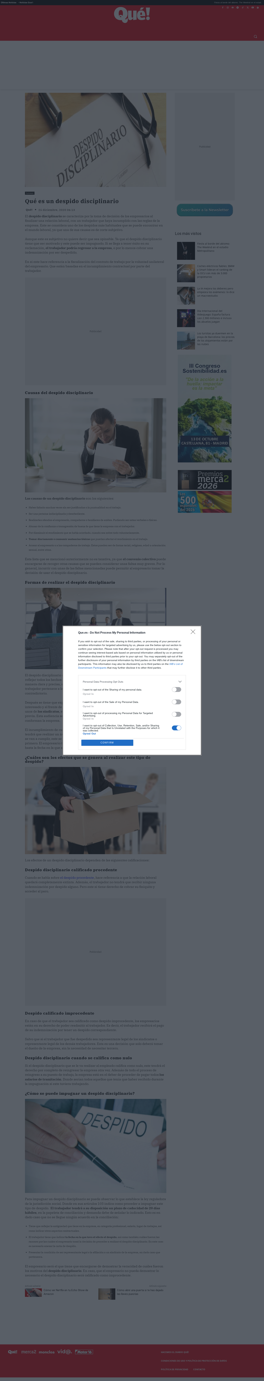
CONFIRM (107, 742)
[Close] (194, 632)
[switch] (176, 689)
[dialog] (132, 690)
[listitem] (132, 682)
